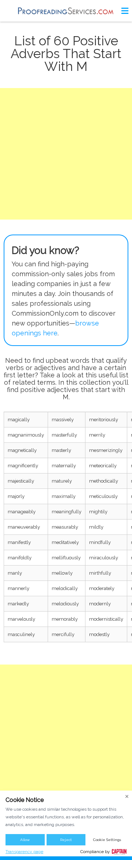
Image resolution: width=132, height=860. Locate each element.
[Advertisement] (66, 154)
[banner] (66, 11)
